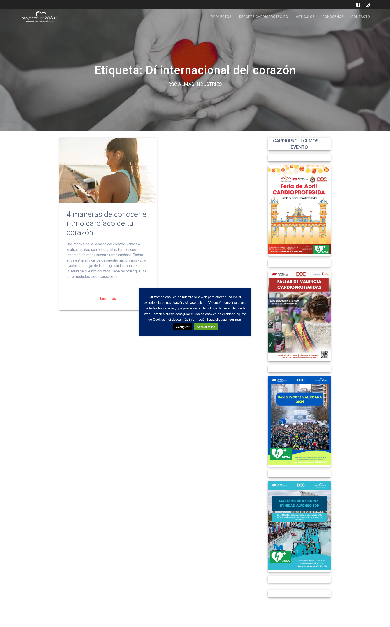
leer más (235, 320)
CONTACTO (360, 17)
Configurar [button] (182, 327)
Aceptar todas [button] (206, 327)
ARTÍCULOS (305, 17)
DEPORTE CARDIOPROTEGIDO (263, 17)
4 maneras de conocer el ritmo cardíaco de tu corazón (107, 223)
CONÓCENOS (333, 17)
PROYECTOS (221, 17)
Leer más (108, 298)
